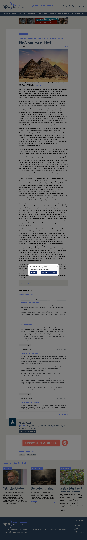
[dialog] (43, 270)
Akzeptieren (52, 272)
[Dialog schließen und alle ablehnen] (57, 266)
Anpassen (33, 272)
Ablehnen (44, 272)
